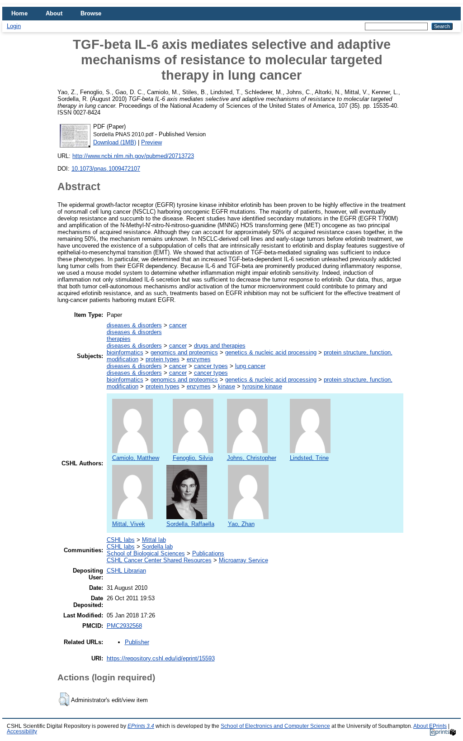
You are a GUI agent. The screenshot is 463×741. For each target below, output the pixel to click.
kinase (226, 386)
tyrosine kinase (262, 386)
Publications (208, 553)
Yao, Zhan (241, 524)
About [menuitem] (54, 13)
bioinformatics (125, 352)
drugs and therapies (220, 345)
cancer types (211, 366)
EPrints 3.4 (141, 726)
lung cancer (250, 366)
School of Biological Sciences (146, 553)
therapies (119, 338)
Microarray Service (243, 560)
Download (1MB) (114, 142)
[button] (64, 699)
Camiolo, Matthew (135, 457)
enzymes (199, 359)
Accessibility (22, 731)
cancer (178, 325)
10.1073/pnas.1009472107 (105, 168)
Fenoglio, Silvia (193, 457)
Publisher (137, 642)
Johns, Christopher (251, 457)
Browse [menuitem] (90, 13)
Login (14, 26)
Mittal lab (154, 539)
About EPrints (430, 726)
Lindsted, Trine (309, 457)
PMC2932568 (124, 625)
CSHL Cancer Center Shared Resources (159, 560)
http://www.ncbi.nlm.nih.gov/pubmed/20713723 (133, 156)
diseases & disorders (134, 325)
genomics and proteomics (184, 352)
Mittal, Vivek (128, 524)
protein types (163, 359)
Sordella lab (157, 546)
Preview (151, 142)
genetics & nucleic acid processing (271, 352)
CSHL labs (121, 539)
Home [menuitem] (19, 13)
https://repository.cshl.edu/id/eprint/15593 (161, 658)
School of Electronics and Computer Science (275, 726)
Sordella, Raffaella (190, 524)
